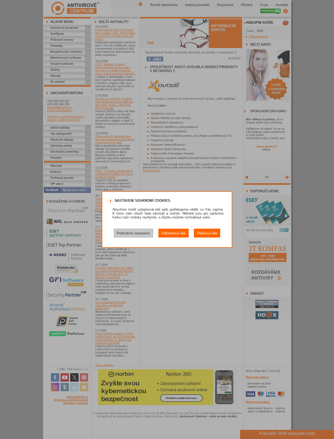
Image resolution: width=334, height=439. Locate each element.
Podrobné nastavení (133, 233)
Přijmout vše (207, 233)
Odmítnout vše (174, 233)
